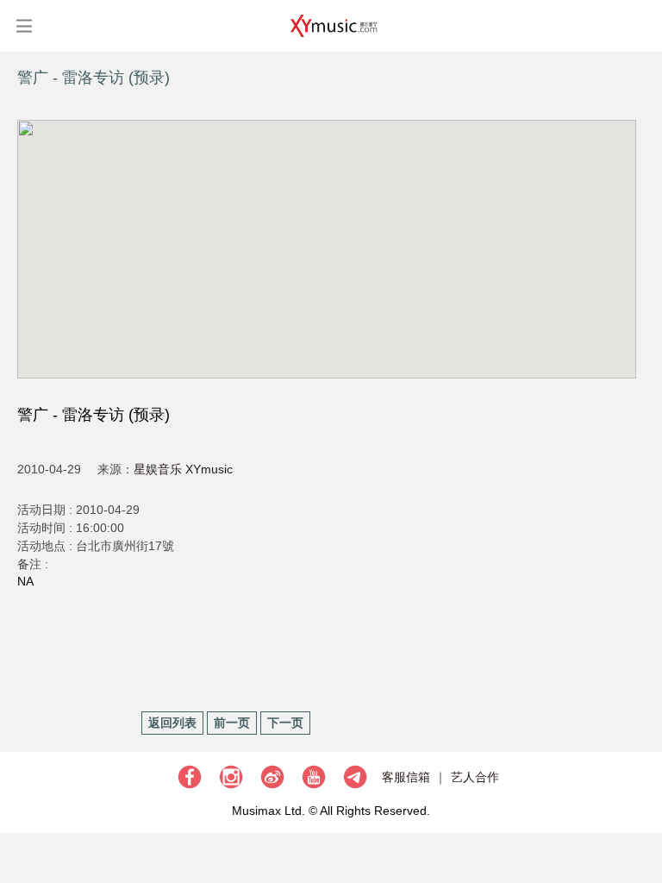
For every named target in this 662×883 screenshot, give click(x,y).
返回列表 (172, 723)
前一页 (232, 723)
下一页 (285, 723)
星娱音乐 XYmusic (183, 469)
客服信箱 (406, 777)
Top (640, 818)
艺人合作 (475, 777)
